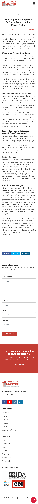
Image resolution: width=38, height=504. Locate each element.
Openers (5, 420)
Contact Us (6, 454)
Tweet (17, 253)
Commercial (6, 416)
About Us (5, 440)
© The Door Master (10, 498)
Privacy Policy (7, 461)
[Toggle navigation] (34, 3)
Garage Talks (6, 444)
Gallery (4, 451)
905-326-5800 (9, 395)
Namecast (30, 498)
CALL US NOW (19, 365)
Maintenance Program (9, 430)
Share (7, 253)
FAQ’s (4, 447)
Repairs (4, 427)
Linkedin (26, 253)
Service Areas (6, 458)
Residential (5, 413)
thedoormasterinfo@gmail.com (15, 391)
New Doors (6, 423)
